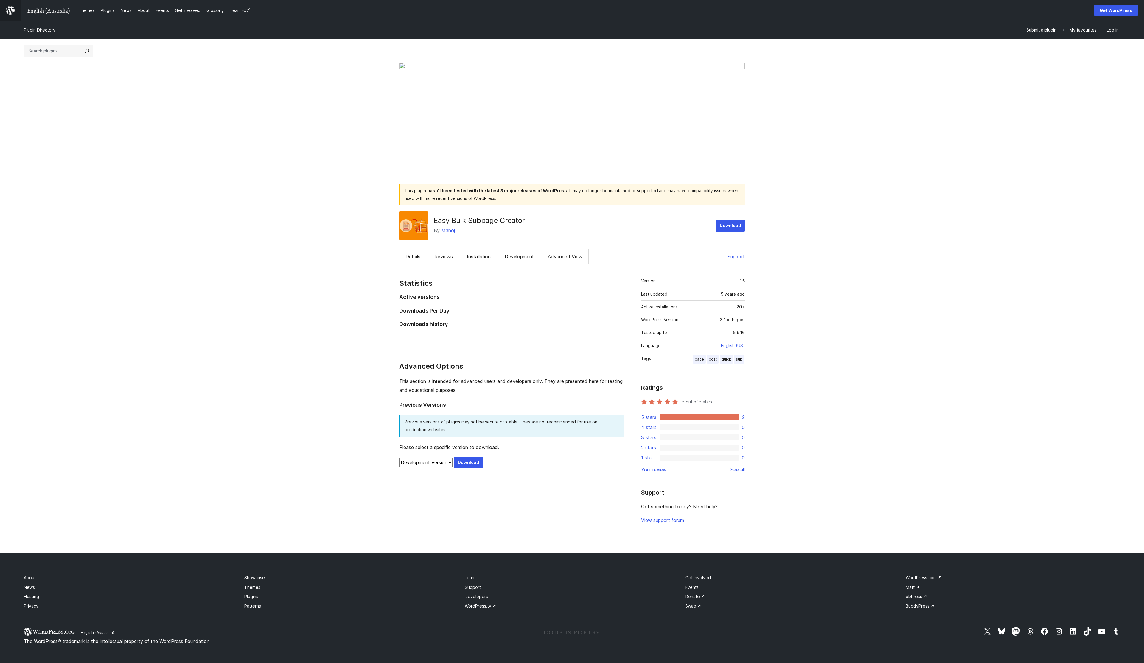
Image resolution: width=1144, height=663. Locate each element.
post (713, 359)
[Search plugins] (87, 51)
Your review (654, 470)
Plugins (251, 596)
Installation (479, 257)
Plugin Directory (39, 29)
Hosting (31, 596)
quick (726, 359)
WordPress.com (924, 577)
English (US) (733, 345)
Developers (476, 596)
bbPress (916, 596)
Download (730, 225)
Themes (252, 587)
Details (412, 257)
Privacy (31, 605)
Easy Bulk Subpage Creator (479, 220)
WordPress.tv (480, 605)
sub (739, 359)
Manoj (448, 230)
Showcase (254, 577)
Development (519, 257)
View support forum (662, 520)
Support (736, 257)
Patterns (252, 605)
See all (737, 470)
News (29, 587)
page (699, 359)
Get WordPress (1116, 10)
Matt (913, 587)
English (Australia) (97, 632)
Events (692, 587)
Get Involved (698, 577)
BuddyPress (920, 605)
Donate (695, 596)
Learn (470, 577)
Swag (693, 605)
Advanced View (565, 257)
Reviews (443, 257)
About (30, 577)
